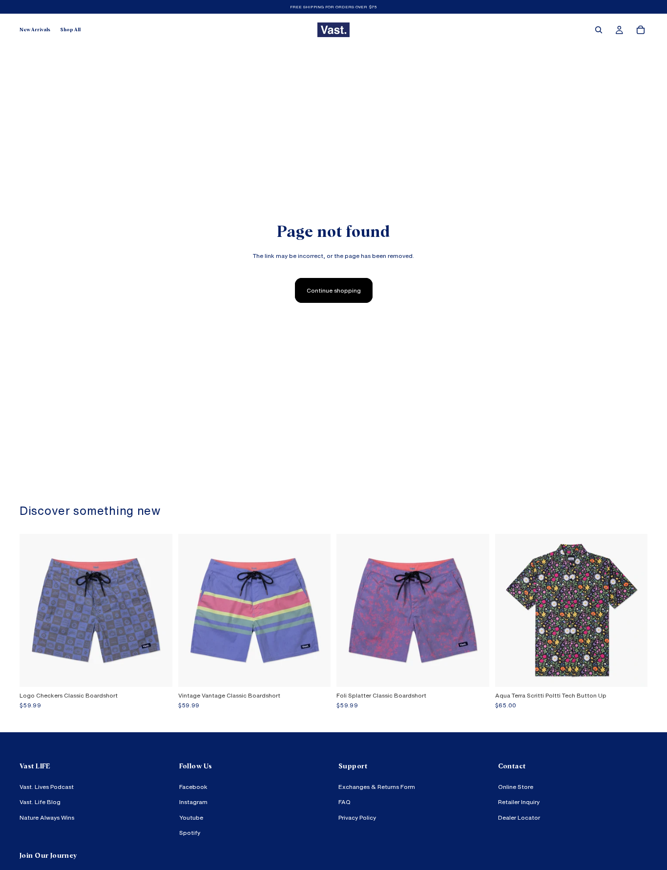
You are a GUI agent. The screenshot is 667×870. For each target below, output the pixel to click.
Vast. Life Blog (40, 802)
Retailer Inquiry (519, 802)
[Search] (598, 30)
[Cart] (640, 30)
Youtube (191, 817)
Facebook (193, 787)
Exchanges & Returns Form (376, 787)
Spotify (189, 832)
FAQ (344, 802)
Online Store (515, 787)
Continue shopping (334, 290)
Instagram (193, 802)
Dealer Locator (519, 817)
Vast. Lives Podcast (47, 787)
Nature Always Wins (47, 817)
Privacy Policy (357, 817)
